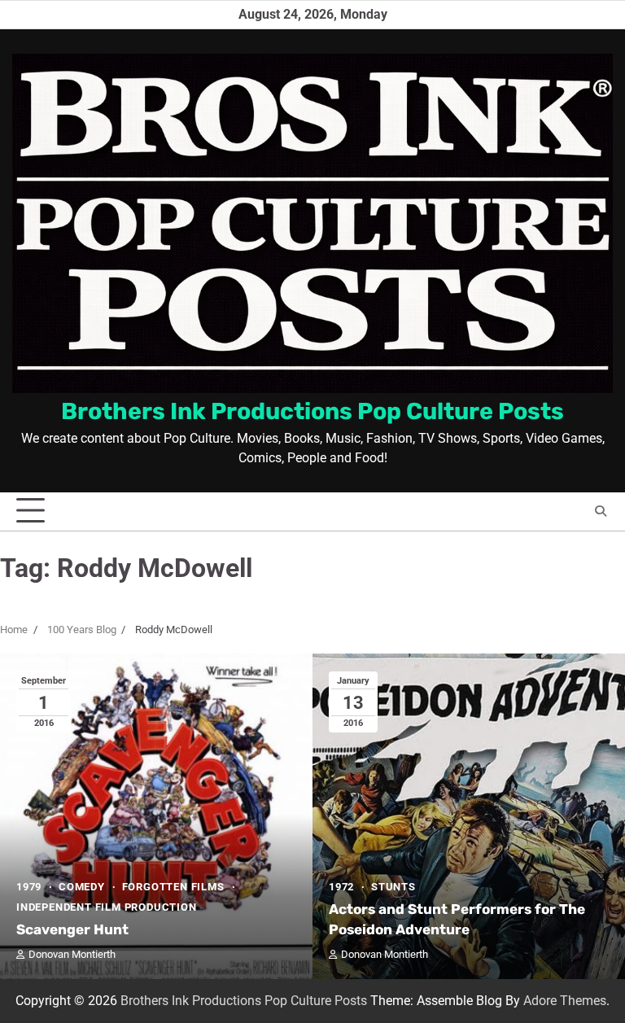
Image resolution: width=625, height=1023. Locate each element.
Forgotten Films (173, 887)
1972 (341, 887)
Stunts (393, 887)
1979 (29, 887)
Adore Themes (564, 1000)
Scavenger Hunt (72, 929)
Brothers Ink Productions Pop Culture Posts (312, 411)
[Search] (600, 511)
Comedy (82, 887)
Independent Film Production (106, 907)
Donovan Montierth (72, 954)
